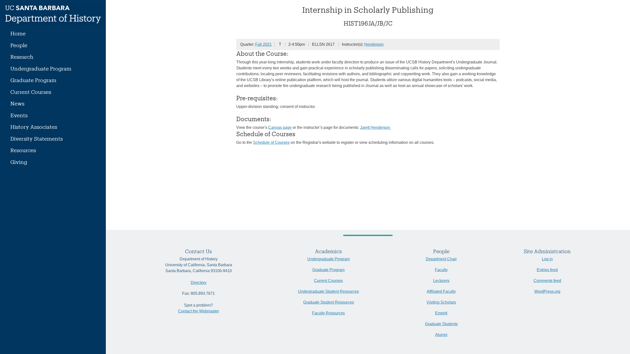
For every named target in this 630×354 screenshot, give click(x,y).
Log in (547, 259)
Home (18, 33)
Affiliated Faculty (441, 291)
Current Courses (30, 92)
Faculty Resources (328, 313)
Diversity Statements (36, 138)
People (18, 45)
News (17, 103)
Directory (198, 282)
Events (19, 115)
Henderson (374, 44)
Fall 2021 (263, 44)
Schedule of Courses (271, 142)
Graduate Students (441, 324)
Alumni (441, 335)
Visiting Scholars (441, 302)
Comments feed (547, 281)
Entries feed (547, 270)
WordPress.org (547, 291)
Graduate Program (33, 80)
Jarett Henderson (375, 127)
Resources (23, 150)
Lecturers (441, 281)
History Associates (33, 127)
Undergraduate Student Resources (328, 291)
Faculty (441, 270)
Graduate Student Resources (328, 302)
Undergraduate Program (40, 68)
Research (21, 57)
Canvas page (280, 127)
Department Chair (441, 259)
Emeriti (441, 313)
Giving (18, 162)
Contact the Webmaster (198, 311)
